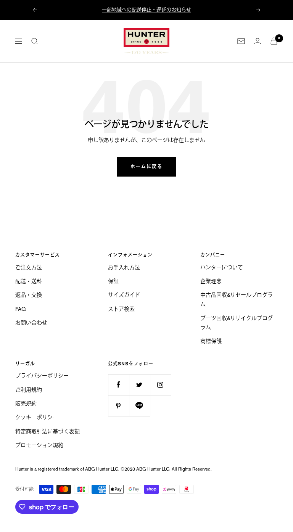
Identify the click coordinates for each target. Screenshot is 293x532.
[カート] (274, 41)
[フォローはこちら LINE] (139, 405)
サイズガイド (124, 295)
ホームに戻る (146, 166)
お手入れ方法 (124, 267)
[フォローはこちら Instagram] (160, 384)
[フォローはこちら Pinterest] (118, 405)
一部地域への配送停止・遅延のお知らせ (146, 10)
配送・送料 (28, 281)
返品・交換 (28, 295)
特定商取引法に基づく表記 (47, 431)
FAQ (20, 309)
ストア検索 (121, 309)
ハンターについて (221, 267)
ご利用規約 (28, 390)
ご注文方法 (28, 267)
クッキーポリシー (36, 417)
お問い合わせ (31, 323)
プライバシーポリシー (42, 376)
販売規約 (26, 403)
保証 (113, 281)
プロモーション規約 (39, 445)
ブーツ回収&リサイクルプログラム (236, 322)
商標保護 (211, 341)
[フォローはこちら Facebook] (118, 384)
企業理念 (211, 281)
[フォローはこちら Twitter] (139, 384)
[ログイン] (257, 41)
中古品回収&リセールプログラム (236, 299)
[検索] (34, 41)
